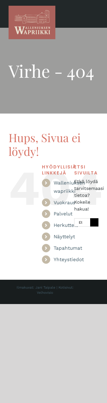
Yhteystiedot (69, 259)
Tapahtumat (68, 248)
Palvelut (63, 214)
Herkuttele (66, 225)
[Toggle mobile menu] (96, 14)
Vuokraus (64, 202)
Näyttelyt (64, 236)
